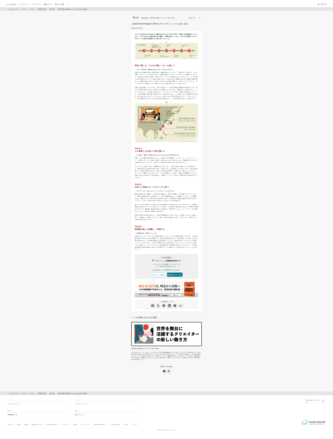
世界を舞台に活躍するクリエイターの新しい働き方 (72, 9)
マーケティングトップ (13, 404)
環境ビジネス (78, 414)
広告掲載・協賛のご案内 (52, 424)
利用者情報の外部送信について (101, 424)
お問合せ (127, 424)
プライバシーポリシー (66, 424)
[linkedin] (169, 306)
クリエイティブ (13, 9)
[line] (164, 306)
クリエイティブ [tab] (35, 4)
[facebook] (153, 306)
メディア (23, 9)
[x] (158, 306)
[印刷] (175, 306)
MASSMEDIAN (11, 414)
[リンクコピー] (180, 306)
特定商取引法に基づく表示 (38, 424)
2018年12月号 (42, 9)
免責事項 (27, 424)
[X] (168, 371)
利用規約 (76, 424)
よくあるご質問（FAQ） (117, 424)
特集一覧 (51, 9)
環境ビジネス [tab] (47, 4)
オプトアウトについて (86, 424)
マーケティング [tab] (23, 4)
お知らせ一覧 (11, 424)
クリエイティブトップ (80, 404)
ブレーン (31, 9)
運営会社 (19, 424)
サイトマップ (135, 424)
